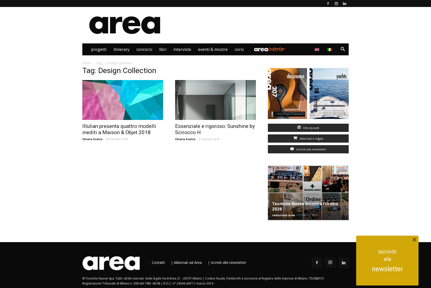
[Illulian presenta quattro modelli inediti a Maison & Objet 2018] (122, 100)
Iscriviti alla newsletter (311, 149)
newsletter (387, 269)
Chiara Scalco (92, 139)
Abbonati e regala (311, 138)
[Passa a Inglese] (317, 49)
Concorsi (144, 49)
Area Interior (269, 49)
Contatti (158, 262)
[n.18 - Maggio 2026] (329, 94)
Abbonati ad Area (188, 262)
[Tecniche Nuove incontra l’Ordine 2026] (308, 192)
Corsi (239, 49)
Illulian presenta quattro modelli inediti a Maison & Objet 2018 (119, 129)
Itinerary (121, 49)
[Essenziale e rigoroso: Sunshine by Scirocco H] (215, 100)
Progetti (99, 49)
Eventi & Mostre (213, 49)
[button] (343, 49)
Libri (162, 49)
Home (86, 63)
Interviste (182, 49)
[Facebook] (328, 3)
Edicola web (311, 128)
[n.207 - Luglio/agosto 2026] (287, 94)
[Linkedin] (344, 3)
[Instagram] (336, 3)
